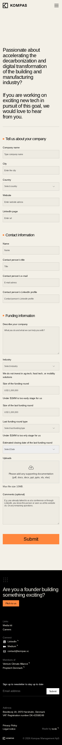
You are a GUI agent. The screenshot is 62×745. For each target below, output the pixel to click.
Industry (7, 359)
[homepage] (15, 5)
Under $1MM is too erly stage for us (22, 435)
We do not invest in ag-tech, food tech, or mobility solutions (29, 375)
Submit (31, 539)
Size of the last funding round (18, 405)
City (5, 163)
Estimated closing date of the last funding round (27, 442)
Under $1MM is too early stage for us (22, 398)
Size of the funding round (16, 383)
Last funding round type (15, 421)
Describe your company (15, 324)
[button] (55, 5)
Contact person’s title (14, 260)
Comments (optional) (14, 494)
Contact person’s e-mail (15, 276)
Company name (11, 147)
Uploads (7, 458)
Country (7, 180)
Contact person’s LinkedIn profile (20, 292)
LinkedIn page (10, 211)
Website (7, 195)
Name (6, 243)
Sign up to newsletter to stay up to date (23, 684)
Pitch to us (11, 603)
